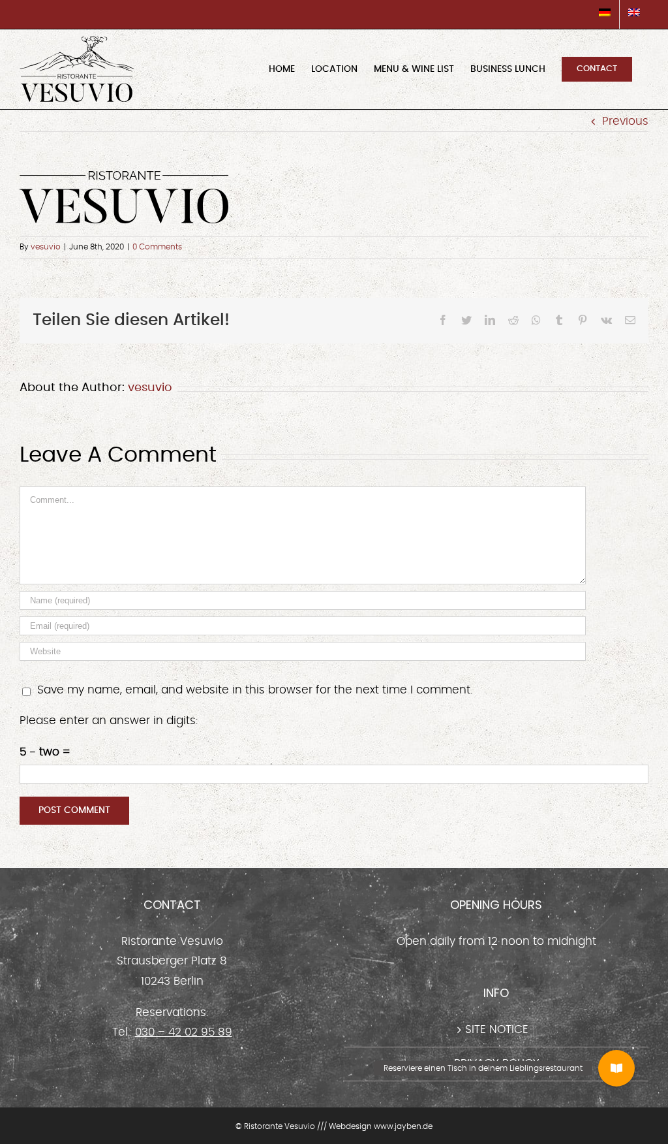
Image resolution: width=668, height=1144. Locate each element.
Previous (625, 121)
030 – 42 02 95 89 (183, 1032)
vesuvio (46, 247)
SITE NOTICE (496, 1029)
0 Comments (157, 247)
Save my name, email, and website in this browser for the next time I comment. (254, 689)
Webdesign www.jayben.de (381, 1126)
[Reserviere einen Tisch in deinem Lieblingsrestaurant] (616, 1068)
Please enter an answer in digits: (109, 720)
